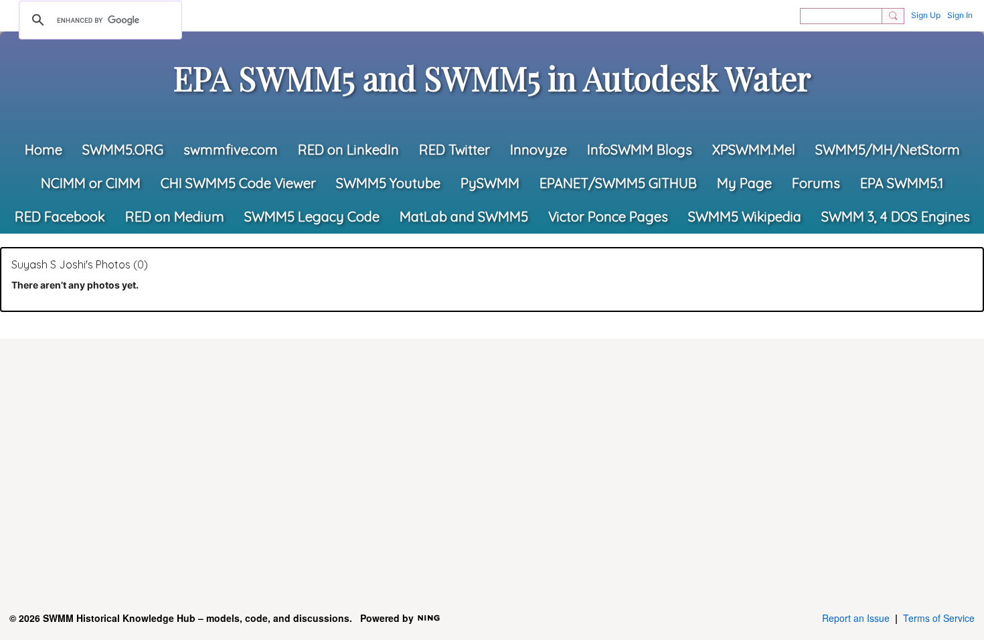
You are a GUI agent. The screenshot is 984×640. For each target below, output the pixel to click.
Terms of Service (939, 618)
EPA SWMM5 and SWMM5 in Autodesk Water (492, 77)
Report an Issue (856, 618)
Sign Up (925, 15)
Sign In (960, 15)
